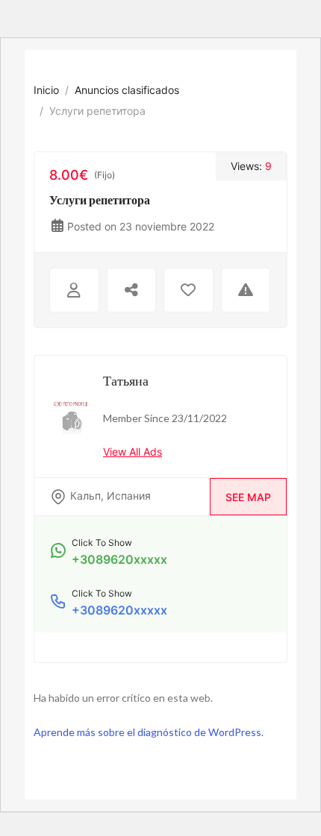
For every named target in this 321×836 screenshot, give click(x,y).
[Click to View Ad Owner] (74, 290)
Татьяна (126, 380)
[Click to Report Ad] (246, 290)
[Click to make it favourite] (188, 290)
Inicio (46, 90)
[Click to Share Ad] (132, 290)
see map (248, 497)
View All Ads (132, 451)
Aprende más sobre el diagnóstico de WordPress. (149, 732)
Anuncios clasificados (127, 90)
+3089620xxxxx (119, 559)
